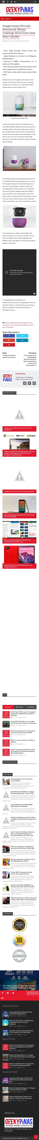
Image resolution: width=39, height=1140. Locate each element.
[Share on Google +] (9, 340)
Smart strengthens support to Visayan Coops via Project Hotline (22, 1089)
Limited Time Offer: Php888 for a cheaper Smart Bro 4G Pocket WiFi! (23, 885)
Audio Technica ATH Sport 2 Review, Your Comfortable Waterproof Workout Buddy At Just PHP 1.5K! (23, 833)
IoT (28, 325)
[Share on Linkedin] (22, 340)
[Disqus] (19, 603)
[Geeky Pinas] (19, 10)
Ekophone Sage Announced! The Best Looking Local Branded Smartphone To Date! (23, 819)
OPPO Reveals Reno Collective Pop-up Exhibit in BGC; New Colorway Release (23, 898)
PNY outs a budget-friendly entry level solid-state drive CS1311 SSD (22, 847)
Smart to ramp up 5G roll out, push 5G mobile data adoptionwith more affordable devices (23, 751)
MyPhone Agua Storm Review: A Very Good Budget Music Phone (23, 860)
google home (18, 323)
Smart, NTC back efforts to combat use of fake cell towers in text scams (23, 722)
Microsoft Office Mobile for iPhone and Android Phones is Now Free (17, 541)
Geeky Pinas (5, 1138)
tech (3, 327)
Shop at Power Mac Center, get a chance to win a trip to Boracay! (20, 1097)
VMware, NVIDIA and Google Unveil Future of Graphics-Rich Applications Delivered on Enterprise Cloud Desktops (19, 453)
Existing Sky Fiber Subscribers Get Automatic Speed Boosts (20, 1013)
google (11, 323)
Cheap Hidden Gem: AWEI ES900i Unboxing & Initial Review (21, 805)
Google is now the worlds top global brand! (19, 491)
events (6, 323)
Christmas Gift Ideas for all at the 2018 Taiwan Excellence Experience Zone (21, 1079)
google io (26, 323)
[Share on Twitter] (22, 336)
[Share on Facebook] (9, 336)
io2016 (24, 325)
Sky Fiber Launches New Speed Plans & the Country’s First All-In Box (21, 1031)
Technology (9, 327)
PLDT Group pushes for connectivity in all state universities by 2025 (23, 731)
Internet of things (16, 325)
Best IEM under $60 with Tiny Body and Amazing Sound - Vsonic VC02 (22, 792)
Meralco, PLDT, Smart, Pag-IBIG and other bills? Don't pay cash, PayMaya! (21, 1022)
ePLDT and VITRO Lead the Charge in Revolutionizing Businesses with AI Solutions (23, 713)
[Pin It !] (9, 345)
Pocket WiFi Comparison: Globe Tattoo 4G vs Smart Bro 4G (21, 873)
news (31, 325)
